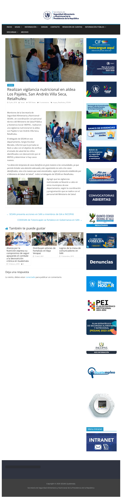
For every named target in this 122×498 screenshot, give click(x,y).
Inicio (9, 27)
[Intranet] (101, 434)
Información (30, 27)
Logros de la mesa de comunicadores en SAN (70, 251)
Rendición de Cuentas (72, 27)
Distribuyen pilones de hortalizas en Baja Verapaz (44, 251)
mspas (55, 102)
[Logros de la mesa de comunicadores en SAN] (70, 233)
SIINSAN (44, 27)
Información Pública (94, 27)
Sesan (23, 102)
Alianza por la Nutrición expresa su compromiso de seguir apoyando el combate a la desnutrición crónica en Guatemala (18, 254)
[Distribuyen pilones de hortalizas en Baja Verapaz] (44, 233)
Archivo (24, 32)
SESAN (17, 27)
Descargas (11, 32)
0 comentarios (44, 102)
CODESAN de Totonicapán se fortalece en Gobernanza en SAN (49, 219)
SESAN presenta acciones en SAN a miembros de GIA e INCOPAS (40, 214)
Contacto (55, 27)
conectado (30, 277)
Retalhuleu (61, 102)
